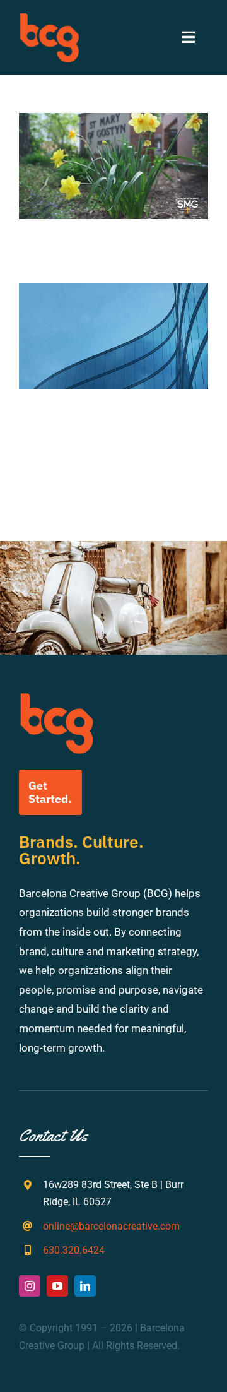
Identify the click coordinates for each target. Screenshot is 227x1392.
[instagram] (29, 1286)
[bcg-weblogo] (49, 17)
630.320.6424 (74, 1250)
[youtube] (57, 1286)
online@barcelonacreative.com (111, 1226)
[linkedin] (85, 1286)
